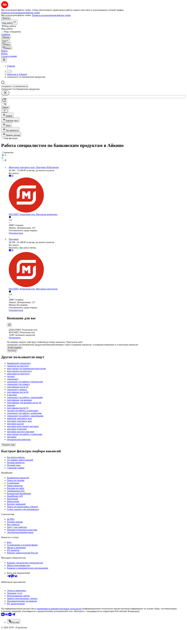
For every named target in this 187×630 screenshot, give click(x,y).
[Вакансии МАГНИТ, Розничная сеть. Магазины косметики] (96, 195)
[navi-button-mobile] (4, 60)
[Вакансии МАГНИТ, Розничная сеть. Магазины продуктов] (96, 270)
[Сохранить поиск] (4, 100)
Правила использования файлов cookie (51, 15)
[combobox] (14, 86)
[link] (6, 44)
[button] (4, 51)
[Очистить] (5, 92)
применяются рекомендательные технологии (59, 608)
